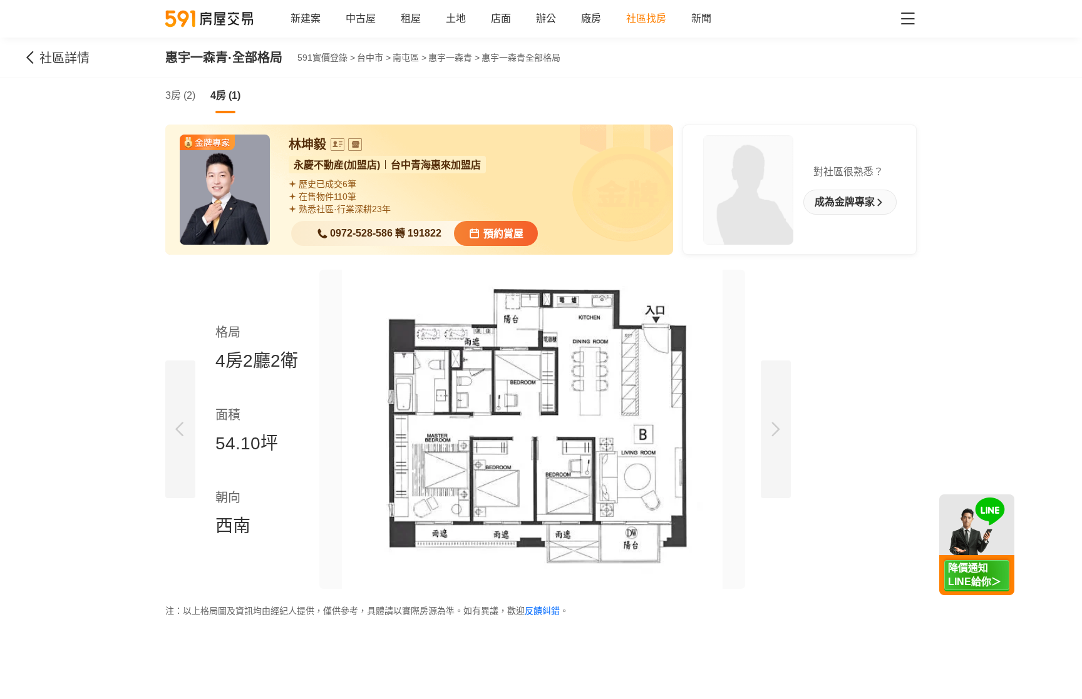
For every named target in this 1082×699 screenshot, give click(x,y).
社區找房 (646, 18)
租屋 (411, 18)
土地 (456, 18)
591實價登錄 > (326, 58)
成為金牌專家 (845, 202)
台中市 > (374, 58)
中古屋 (361, 18)
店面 (501, 18)
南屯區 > (409, 58)
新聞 (701, 18)
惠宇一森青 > (454, 58)
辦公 (546, 18)
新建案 (306, 18)
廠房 (591, 18)
